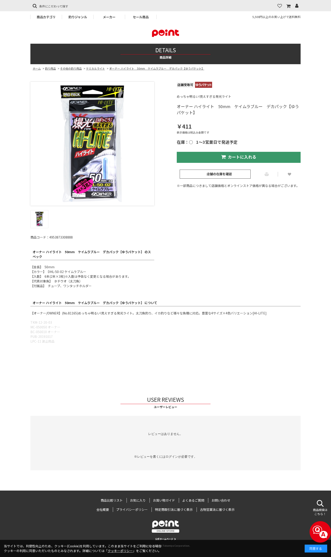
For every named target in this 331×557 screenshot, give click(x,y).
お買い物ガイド (164, 500)
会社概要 (102, 509)
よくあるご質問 (193, 500)
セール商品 (141, 17)
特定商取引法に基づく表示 (174, 509)
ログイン (172, 456)
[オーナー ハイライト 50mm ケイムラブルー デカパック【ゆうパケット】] (92, 144)
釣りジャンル (77, 17)
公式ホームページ (164, 539)
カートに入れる (242, 157)
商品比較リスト (112, 500)
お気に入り (138, 500)
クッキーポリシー (120, 550)
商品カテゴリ (46, 17)
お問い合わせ (220, 500)
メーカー (109, 17)
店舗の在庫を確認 (219, 174)
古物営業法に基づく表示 (217, 509)
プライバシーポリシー (132, 509)
